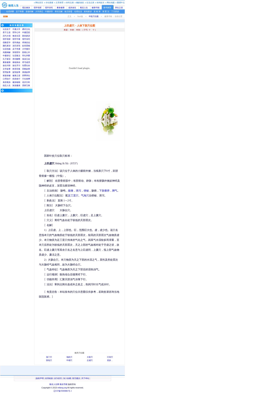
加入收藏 (67, 378)
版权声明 (40, 378)
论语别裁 (7, 49)
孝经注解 (59, 11)
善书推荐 (107, 7)
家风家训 (88, 11)
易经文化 (26, 29)
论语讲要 (10, 11)
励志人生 (7, 85)
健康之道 (16, 75)
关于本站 (85, 378)
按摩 (28, 79)
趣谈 (18, 85)
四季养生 (26, 75)
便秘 (86, 190)
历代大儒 (7, 36)
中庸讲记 (7, 55)
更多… (110, 360)
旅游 (14, 85)
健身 (14, 82)
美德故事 (26, 72)
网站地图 (111, 2)
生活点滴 (90, 2)
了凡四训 (115, 11)
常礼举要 (26, 55)
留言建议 (76, 378)
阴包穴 (49, 360)
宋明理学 (16, 52)
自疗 (9, 79)
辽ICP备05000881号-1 (62, 391)
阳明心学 (26, 52)
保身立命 (26, 59)
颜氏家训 (7, 46)
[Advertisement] (66, 123)
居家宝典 (26, 85)
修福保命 (16, 62)
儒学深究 (49, 7)
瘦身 (9, 82)
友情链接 (49, 378)
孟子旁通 (20, 11)
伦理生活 (78, 11)
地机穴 (69, 357)
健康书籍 (95, 7)
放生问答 (7, 65)
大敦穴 (90, 357)
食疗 (18, 79)
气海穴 (85, 195)
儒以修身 (26, 7)
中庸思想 (26, 32)
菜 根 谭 (97, 11)
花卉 (24, 82)
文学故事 (7, 69)
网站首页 (39, 2)
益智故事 (16, 72)
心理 (5, 79)
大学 (18, 29)
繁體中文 (121, 2)
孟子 (9, 29)
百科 (28, 82)
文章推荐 (60, 2)
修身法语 (16, 36)
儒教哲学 (7, 42)
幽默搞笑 (80, 2)
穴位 (24, 79)
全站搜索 (49, 2)
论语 (5, 29)
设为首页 (58, 378)
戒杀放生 (72, 7)
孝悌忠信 (26, 42)
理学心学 (16, 32)
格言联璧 (68, 11)
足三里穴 (73, 195)
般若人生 (84, 7)
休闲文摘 (70, 2)
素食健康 (60, 7)
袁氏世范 (16, 46)
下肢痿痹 (104, 190)
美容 (5, 82)
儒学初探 (37, 7)
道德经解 (29, 11)
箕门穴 (49, 357)
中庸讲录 (49, 11)
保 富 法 (105, 11)
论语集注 (16, 55)
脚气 (114, 190)
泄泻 (78, 190)
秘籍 (18, 82)
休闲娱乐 (100, 2)
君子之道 (7, 32)
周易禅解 (7, 52)
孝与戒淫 (26, 62)
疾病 (14, 79)
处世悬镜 (26, 46)
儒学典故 (16, 42)
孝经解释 (16, 59)
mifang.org (62, 388)
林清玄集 (16, 69)
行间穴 (110, 357)
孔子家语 (7, 59)
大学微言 (26, 49)
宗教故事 (26, 69)
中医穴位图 (94, 16)
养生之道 (119, 7)
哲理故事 (7, 72)
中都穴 (69, 360)
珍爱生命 (26, 65)
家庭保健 (7, 75)
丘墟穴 (90, 360)
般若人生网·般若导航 (58, 384)
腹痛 (70, 190)
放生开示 (16, 65)
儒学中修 (16, 39)
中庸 (14, 29)
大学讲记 (39, 11)
